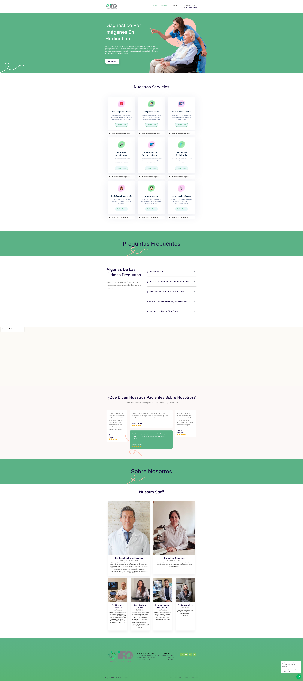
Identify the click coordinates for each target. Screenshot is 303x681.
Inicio (155, 5)
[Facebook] (186, 654)
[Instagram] (182, 654)
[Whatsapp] (190, 654)
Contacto (174, 5)
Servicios (164, 5)
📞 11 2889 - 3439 (190, 7)
